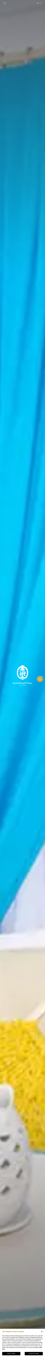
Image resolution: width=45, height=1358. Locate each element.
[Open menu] (4, 3)
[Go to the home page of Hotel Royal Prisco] (22, 685)
